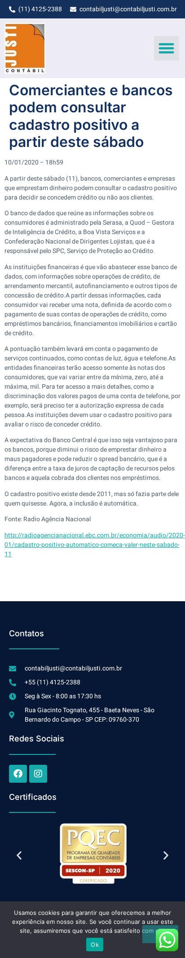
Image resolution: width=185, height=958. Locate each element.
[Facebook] (18, 774)
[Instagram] (38, 774)
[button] (166, 48)
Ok (95, 944)
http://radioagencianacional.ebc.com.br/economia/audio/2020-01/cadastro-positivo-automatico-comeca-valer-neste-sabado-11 (94, 545)
